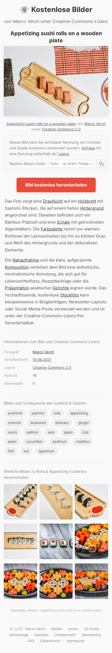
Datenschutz (50, 641)
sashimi (38, 413)
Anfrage (88, 148)
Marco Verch (95, 123)
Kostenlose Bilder (61, 9)
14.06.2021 (42, 359)
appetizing (79, 413)
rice (85, 432)
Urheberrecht (65, 635)
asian (12, 441)
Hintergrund (92, 208)
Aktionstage (18, 635)
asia (51, 432)
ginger (83, 422)
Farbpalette (52, 228)
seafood (59, 441)
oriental (14, 422)
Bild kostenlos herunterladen (56, 185)
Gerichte (60, 287)
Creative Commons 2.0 (61, 129)
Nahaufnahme (26, 260)
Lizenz (63, 154)
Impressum (76, 641)
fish (11, 451)
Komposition (17, 267)
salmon (32, 432)
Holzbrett (87, 201)
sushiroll (15, 413)
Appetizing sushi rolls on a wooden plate (41, 123)
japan (68, 432)
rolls (57, 413)
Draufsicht (53, 201)
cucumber (34, 441)
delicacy (62, 422)
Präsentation (17, 287)
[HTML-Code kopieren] (101, 164)
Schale (63, 222)
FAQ (31, 641)
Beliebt (57, 629)
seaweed (38, 422)
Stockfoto (69, 295)
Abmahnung (91, 635)
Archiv (33, 610)
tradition (83, 441)
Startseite (18, 610)
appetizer (47, 451)
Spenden (41, 635)
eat (26, 451)
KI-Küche (92, 629)
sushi (12, 432)
